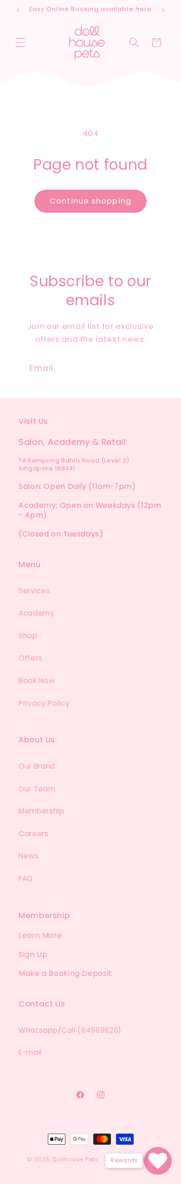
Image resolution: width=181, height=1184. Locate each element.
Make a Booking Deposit (65, 973)
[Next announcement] (163, 10)
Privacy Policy (44, 703)
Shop (28, 636)
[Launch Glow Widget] (158, 1161)
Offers (30, 658)
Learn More (40, 935)
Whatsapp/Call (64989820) (70, 1030)
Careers (34, 834)
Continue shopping (90, 201)
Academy (37, 613)
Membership (42, 811)
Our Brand (37, 766)
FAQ (26, 878)
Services (34, 591)
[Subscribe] (151, 369)
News (29, 856)
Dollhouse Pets (75, 1160)
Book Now (37, 680)
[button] (20, 42)
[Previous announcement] (18, 10)
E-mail (30, 1052)
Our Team (37, 789)
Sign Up (33, 954)
